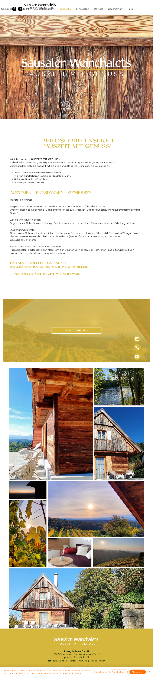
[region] (137, 338)
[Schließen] (149, 672)
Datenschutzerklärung (70, 673)
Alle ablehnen (118, 672)
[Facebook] (14, 9)
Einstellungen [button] (100, 672)
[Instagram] (20, 9)
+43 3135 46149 (81, 657)
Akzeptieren (137, 672)
